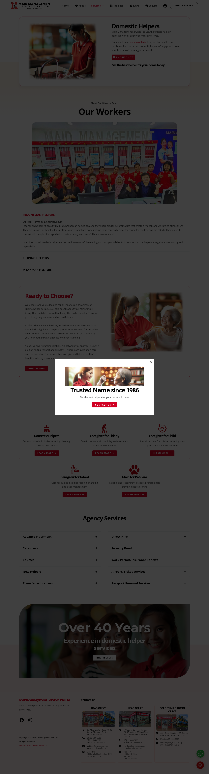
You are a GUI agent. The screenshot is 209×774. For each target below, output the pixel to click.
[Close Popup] (151, 362)
